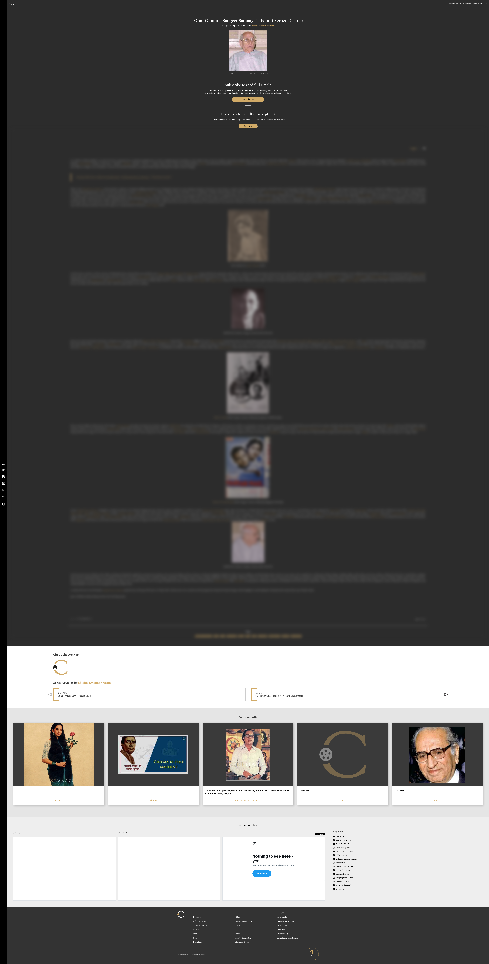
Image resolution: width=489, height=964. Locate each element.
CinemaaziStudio (342, 874)
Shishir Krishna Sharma (263, 25)
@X (224, 833)
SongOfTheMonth (343, 870)
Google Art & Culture (285, 921)
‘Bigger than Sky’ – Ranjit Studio (75, 696)
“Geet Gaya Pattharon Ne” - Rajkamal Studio (279, 696)
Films (237, 929)
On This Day (282, 925)
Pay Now (248, 126)
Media (195, 933)
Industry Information (243, 937)
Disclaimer (197, 942)
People (237, 925)
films (342, 800)
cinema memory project (248, 800)
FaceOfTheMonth (342, 844)
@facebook (122, 833)
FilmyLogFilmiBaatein (344, 878)
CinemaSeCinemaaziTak (345, 840)
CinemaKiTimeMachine (345, 866)
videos (153, 800)
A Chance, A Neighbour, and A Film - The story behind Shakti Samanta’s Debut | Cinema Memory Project (247, 792)
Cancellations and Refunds (287, 937)
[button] (446, 694)
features (13, 4)
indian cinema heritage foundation (465, 3)
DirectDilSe (340, 863)
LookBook (340, 889)
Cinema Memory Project (244, 921)
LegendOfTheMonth (343, 885)
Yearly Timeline (283, 912)
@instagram (18, 833)
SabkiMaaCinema (342, 855)
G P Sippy (399, 790)
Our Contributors (283, 929)
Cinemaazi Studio (242, 942)
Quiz (195, 937)
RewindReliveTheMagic (345, 851)
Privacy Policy (282, 933)
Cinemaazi (340, 836)
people (437, 800)
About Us (197, 912)
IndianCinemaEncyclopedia (346, 859)
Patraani (304, 790)
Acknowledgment (200, 921)
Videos (238, 917)
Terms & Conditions (201, 925)
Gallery (196, 929)
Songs (237, 933)
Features (238, 912)
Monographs (282, 917)
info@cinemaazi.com (198, 954)
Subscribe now (248, 99)
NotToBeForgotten (343, 848)
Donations (197, 917)
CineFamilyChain (342, 881)
